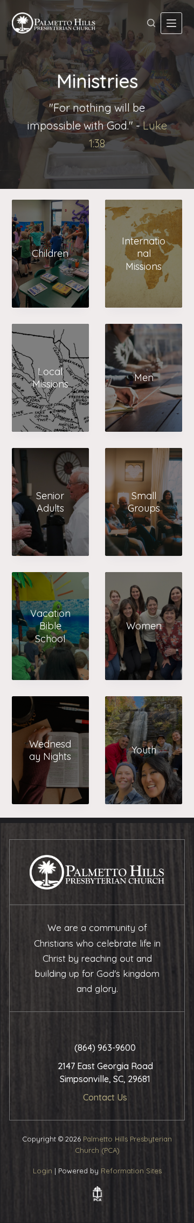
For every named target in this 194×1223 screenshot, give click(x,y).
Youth (143, 750)
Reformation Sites (131, 1170)
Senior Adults (50, 502)
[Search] (151, 23)
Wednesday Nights (50, 750)
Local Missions (50, 377)
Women (144, 626)
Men (144, 377)
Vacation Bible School (50, 626)
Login (42, 1170)
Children (50, 253)
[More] (171, 23)
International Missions (143, 254)
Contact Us (105, 1097)
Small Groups (144, 502)
